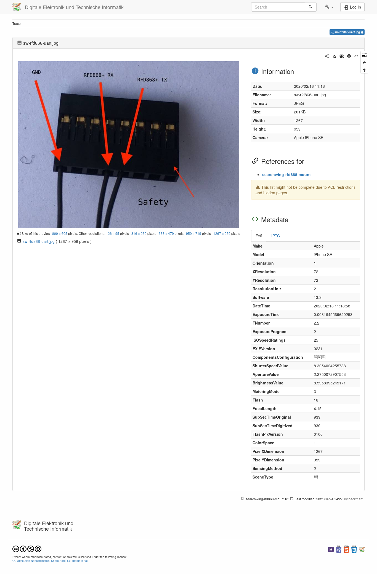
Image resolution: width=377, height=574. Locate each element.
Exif (259, 235)
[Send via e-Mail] (341, 55)
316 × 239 (139, 233)
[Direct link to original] (364, 54)
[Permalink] (356, 55)
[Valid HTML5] (346, 548)
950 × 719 (193, 233)
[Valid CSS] (354, 548)
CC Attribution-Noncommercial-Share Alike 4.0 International (49, 561)
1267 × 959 (221, 233)
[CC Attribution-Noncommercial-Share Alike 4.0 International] (26, 548)
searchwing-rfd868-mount (286, 174)
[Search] (311, 7)
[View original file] (128, 144)
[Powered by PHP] (338, 548)
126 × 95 (112, 233)
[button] (329, 7)
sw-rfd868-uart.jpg (39, 241)
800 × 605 (59, 233)
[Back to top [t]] (364, 69)
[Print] (349, 55)
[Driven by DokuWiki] (362, 548)
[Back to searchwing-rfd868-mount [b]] (364, 62)
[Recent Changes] (334, 55)
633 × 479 (166, 233)
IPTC (275, 235)
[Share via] (327, 55)
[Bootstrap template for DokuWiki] (331, 548)
